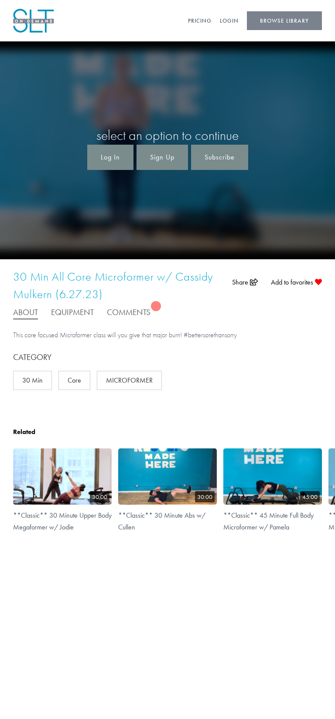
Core (74, 380)
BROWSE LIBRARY (284, 20)
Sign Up (162, 157)
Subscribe (220, 157)
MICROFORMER (129, 380)
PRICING (200, 20)
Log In (110, 157)
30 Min (32, 380)
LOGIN (229, 20)
